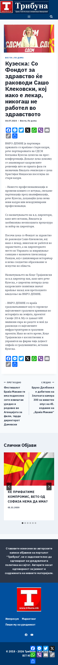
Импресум (12, 618)
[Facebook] (26, 634)
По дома (19, 58)
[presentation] (29, 469)
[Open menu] (29, 16)
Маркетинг (29, 618)
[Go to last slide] (9, 486)
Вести (8, 58)
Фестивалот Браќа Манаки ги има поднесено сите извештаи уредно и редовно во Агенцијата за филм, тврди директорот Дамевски (14, 403)
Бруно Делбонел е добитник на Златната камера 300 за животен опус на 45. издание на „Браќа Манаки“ (43, 397)
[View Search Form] (51, 17)
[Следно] (49, 486)
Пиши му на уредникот (20, 624)
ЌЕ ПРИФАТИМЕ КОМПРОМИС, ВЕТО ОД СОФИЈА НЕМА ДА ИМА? (28, 497)
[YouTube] (31, 634)
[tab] (22, 523)
